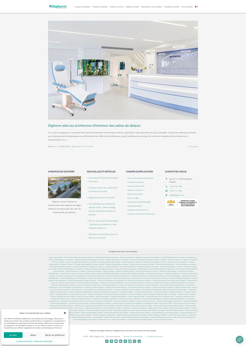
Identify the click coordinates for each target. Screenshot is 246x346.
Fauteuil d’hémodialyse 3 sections (116, 264)
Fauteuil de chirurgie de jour (146, 301)
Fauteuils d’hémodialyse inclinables (133, 273)
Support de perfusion (56, 257)
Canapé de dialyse (126, 292)
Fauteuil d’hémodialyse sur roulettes (61, 260)
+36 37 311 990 (175, 186)
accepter (13, 335)
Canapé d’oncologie (160, 292)
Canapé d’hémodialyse (118, 296)
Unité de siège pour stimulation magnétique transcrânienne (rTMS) (135, 303)
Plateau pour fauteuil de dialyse (185, 303)
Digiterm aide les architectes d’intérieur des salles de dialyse (94, 125)
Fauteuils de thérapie (94, 271)
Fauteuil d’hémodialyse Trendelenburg (162, 269)
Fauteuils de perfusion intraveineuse (131, 285)
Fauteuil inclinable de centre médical (62, 296)
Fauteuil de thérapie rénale (125, 271)
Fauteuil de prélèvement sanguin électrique (79, 257)
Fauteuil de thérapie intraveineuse (118, 276)
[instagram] (111, 341)
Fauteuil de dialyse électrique (81, 299)
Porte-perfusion (109, 308)
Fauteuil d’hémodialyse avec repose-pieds (135, 317)
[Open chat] (239, 339)
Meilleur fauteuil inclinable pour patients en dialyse (74, 315)
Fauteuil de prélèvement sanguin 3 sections (89, 260)
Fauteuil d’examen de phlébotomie (70, 287)
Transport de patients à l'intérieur (141, 214)
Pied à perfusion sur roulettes (186, 264)
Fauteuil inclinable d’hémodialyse (108, 273)
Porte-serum (79, 308)
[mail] (134, 341)
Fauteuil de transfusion (78, 294)
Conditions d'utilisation (155, 336)
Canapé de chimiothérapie (143, 292)
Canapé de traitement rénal (60, 299)
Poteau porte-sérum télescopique (183, 317)
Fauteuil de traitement (127, 257)
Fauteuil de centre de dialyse (166, 294)
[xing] (130, 341)
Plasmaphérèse (134, 206)
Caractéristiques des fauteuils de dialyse (165, 312)
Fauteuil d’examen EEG (112, 317)
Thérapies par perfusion (137, 210)
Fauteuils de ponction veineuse (116, 287)
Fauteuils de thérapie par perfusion (63, 285)
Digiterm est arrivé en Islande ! (102, 197)
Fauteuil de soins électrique (165, 264)
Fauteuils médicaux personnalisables (139, 319)
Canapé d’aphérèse (62, 294)
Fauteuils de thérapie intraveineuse (182, 283)
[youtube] (116, 341)
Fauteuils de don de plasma (72, 289)
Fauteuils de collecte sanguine (94, 287)
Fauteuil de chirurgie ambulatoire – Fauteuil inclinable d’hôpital (140, 299)
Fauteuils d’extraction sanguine (162, 287)
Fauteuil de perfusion (172, 273)
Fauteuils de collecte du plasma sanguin (127, 289)
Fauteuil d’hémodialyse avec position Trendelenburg (178, 257)
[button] (65, 313)
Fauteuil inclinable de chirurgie (124, 301)
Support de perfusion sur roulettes (117, 260)
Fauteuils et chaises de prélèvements (172, 285)
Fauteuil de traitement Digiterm (187, 269)
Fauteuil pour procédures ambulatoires (99, 301)
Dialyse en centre (135, 190)
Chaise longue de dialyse (136, 296)
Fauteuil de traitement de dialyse (147, 271)
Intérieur (79, 146)
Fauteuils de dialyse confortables (104, 315)
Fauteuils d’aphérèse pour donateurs (106, 292)
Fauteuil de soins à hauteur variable (142, 264)
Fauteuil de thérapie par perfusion (100, 278)
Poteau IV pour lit (104, 319)
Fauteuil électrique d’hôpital (157, 315)
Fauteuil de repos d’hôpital (178, 315)
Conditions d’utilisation (24, 341)
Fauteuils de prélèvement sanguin (139, 287)
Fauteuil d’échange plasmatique (180, 278)
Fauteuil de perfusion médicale (100, 303)
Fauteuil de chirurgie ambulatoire (174, 299)
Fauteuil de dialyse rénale (168, 271)
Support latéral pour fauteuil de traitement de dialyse (103, 306)
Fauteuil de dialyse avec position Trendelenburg (131, 269)
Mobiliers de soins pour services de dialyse (138, 306)
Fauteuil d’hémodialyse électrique (106, 257)
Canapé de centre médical (85, 296)
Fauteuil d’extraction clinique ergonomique (97, 289)
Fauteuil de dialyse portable (69, 312)
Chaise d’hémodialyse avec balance (85, 319)
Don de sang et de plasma (68, 283)
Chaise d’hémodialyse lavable (161, 317)
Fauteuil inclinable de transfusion (116, 294)
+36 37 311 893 (175, 191)
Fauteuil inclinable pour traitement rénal (160, 296)
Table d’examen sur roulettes (75, 271)
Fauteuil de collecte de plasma (135, 283)
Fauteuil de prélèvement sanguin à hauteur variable (148, 260)
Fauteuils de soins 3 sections (177, 262)
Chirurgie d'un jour (135, 182)
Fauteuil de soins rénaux (68, 273)
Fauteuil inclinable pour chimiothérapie (73, 278)
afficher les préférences (55, 335)
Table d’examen (59, 271)
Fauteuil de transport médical (140, 312)
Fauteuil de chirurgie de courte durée (169, 301)
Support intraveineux (139, 308)
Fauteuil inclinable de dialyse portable (99, 310)
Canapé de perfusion (176, 292)
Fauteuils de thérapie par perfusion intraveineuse (148, 276)
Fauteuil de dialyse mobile (175, 310)
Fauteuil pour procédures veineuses (105, 299)
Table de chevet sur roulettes (132, 262)
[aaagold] (181, 199)
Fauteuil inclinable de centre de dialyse (142, 294)
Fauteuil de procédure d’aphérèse (111, 283)
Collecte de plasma (135, 186)
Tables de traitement (119, 319)
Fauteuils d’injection (152, 285)
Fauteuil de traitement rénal (184, 296)
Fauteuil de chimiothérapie (96, 276)
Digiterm (53, 146)
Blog (73, 146)
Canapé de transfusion (95, 294)
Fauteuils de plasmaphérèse (151, 289)
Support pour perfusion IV (93, 308)
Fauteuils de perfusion (109, 285)
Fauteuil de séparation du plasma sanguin (81, 280)
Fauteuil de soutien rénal (154, 273)
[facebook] (107, 341)
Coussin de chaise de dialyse (163, 319)
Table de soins (79, 306)
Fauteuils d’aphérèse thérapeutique (80, 292)
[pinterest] (125, 341)
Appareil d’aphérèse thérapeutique (175, 289)
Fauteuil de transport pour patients (116, 312)
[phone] (139, 341)
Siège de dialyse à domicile (76, 310)
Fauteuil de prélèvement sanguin (109, 262)
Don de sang (133, 198)
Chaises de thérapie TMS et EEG (140, 178)
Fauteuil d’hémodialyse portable (92, 312)
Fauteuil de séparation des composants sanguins (169, 280)
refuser (33, 335)
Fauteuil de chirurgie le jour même (72, 301)
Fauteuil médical (108, 271)
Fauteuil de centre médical (186, 294)
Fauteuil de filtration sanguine (88, 283)
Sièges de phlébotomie (182, 287)
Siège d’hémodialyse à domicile (124, 310)
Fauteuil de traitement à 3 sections (155, 262)
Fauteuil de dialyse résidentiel (179, 308)
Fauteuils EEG (98, 317)
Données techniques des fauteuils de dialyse (132, 315)
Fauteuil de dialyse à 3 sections (147, 266)
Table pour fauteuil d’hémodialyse (61, 306)
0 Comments (88, 146)
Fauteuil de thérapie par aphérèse (139, 280)
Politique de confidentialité (43, 341)
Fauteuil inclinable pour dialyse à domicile (150, 310)
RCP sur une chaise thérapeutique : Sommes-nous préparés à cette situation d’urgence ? (103, 224)
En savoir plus (193, 146)
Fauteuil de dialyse (66, 264)
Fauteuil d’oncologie (173, 276)
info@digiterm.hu (176, 195)
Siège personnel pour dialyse (158, 308)
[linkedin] (120, 341)
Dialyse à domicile (135, 194)
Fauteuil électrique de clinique (82, 317)
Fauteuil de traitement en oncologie (156, 278)
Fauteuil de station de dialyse (79, 303)
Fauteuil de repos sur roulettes (177, 260)
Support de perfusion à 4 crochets (147, 257)
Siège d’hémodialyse (102, 296)
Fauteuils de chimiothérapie (138, 202)
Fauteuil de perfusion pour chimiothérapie (70, 276)
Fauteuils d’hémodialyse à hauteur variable (89, 264)
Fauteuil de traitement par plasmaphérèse (112, 280)
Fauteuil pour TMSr (165, 303)
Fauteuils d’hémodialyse (128, 266)
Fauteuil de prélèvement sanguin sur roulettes (81, 262)
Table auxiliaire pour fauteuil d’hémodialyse (169, 306)
